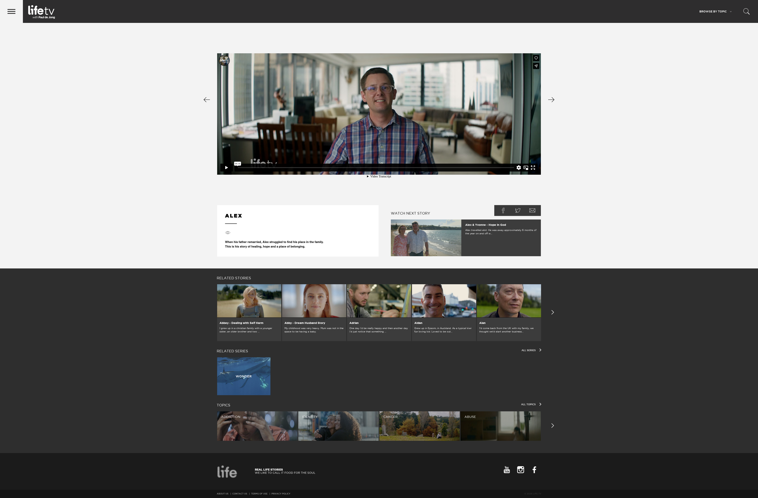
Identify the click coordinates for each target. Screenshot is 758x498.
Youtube (507, 469)
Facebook (503, 210)
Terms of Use (259, 493)
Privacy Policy (280, 493)
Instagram (520, 469)
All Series (529, 350)
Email (532, 210)
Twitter (518, 210)
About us (222, 493)
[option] (249, 312)
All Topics (529, 404)
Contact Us (239, 493)
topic (713, 11)
